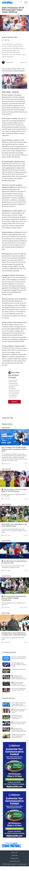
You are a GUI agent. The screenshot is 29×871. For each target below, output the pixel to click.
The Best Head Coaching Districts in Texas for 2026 (18, 723)
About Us (14, 852)
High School (6, 469)
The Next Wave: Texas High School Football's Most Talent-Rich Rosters (18, 736)
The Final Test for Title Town (18, 669)
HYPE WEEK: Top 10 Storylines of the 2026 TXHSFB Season (17, 717)
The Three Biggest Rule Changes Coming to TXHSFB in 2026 (18, 664)
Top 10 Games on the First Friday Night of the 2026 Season (18, 711)
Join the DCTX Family (14, 402)
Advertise (14, 855)
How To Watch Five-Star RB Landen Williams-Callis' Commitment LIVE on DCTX (14, 449)
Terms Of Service (14, 861)
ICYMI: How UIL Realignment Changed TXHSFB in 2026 (18, 689)
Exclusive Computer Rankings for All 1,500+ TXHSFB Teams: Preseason (18, 684)
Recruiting (6, 427)
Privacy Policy (14, 858)
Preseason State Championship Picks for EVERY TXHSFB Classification (14, 598)
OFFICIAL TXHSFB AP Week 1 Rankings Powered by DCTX (18, 657)
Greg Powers (9, 62)
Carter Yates (7, 498)
